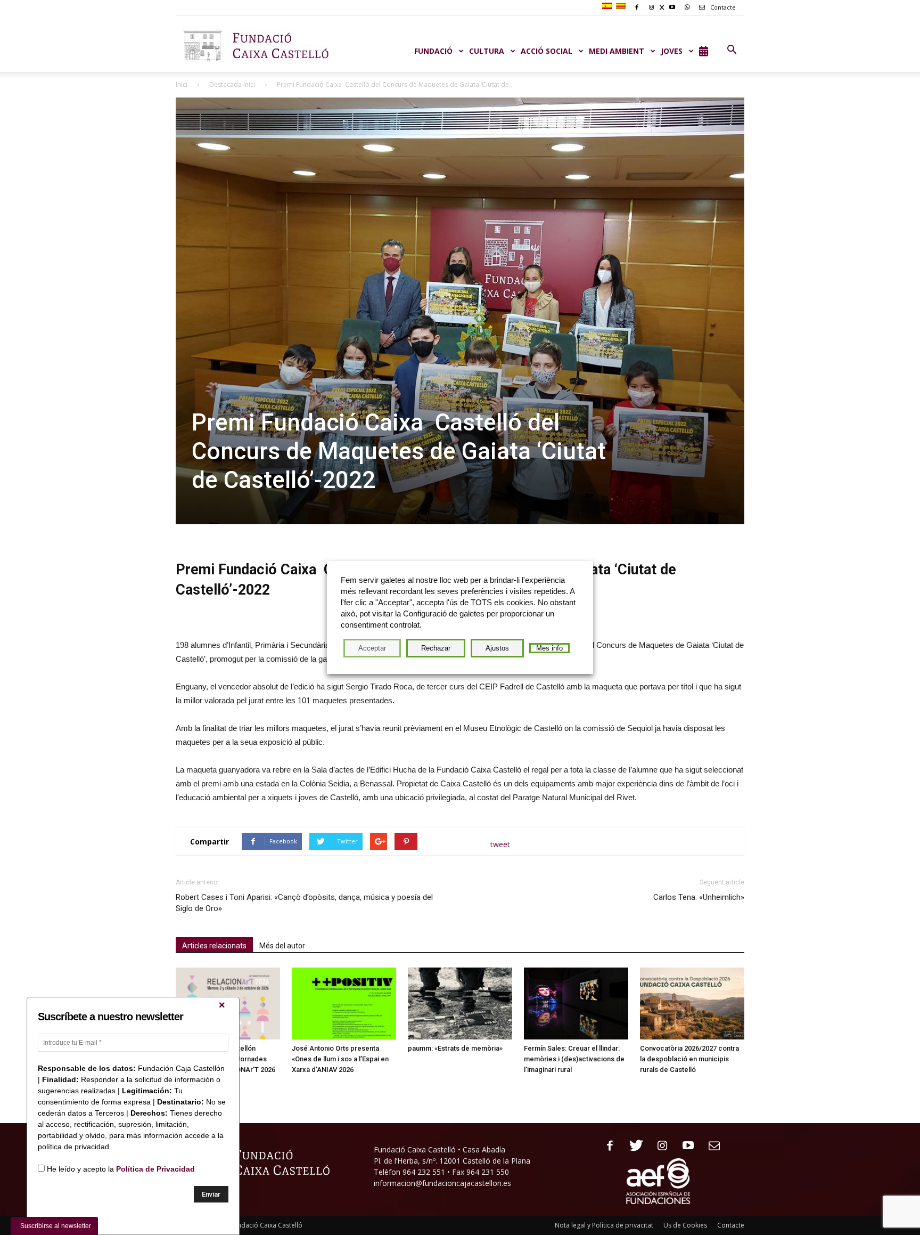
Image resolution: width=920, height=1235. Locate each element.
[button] (731, 50)
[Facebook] (606, 1146)
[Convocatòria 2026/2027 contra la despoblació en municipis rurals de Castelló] (692, 1003)
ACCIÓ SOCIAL (546, 51)
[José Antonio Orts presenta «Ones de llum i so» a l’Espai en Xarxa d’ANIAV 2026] (344, 1003)
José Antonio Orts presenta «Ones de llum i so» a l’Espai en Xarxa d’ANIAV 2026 (340, 1059)
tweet (500, 844)
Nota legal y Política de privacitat (604, 1225)
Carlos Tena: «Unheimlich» (698, 897)
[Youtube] (684, 1146)
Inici (181, 84)
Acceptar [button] (372, 648)
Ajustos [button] (497, 648)
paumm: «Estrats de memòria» (455, 1048)
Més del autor (282, 945)
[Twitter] (632, 1146)
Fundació (433, 51)
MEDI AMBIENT (616, 51)
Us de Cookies (685, 1225)
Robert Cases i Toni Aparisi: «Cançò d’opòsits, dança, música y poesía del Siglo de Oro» (304, 902)
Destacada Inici (232, 84)
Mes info (549, 648)
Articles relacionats (214, 945)
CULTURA (486, 51)
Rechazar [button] (435, 648)
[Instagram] (658, 1146)
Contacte (722, 7)
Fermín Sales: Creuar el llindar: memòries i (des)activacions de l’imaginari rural (574, 1059)
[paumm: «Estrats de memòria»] (460, 1003)
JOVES (672, 51)
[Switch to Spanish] (608, 6)
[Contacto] (710, 1146)
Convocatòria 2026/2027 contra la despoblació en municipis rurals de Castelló (689, 1059)
